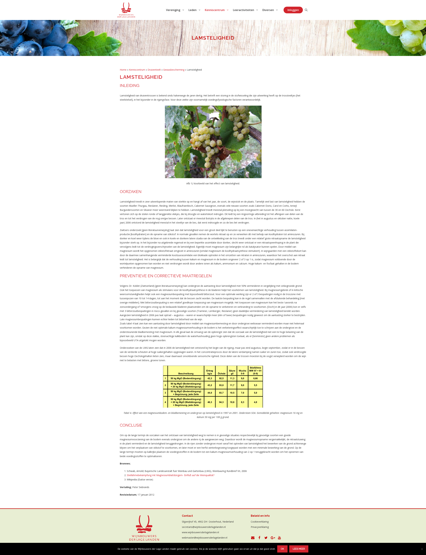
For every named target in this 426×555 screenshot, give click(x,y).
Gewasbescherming (173, 69)
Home (123, 69)
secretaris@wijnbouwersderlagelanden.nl (204, 527)
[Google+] (273, 538)
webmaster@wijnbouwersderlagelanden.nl (204, 537)
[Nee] (422, 549)
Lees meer (299, 549)
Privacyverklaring (260, 527)
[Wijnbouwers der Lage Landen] (126, 10)
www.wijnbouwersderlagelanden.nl (200, 532)
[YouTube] (279, 538)
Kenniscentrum (137, 69)
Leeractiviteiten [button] (243, 10)
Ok (282, 549)
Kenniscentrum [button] (215, 10)
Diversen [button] (268, 10)
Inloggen (293, 10)
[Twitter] (266, 538)
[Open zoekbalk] (306, 10)
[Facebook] (259, 538)
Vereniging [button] (173, 10)
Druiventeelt (154, 69)
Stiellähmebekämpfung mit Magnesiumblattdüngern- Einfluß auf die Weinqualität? (170, 475)
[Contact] (253, 538)
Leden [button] (193, 10)
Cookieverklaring (260, 521)
